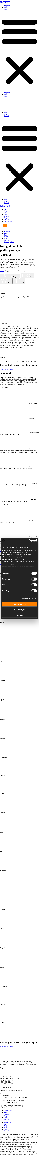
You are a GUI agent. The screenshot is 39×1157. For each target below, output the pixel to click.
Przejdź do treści (5, 1)
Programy (7, 6)
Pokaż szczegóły (27, 598)
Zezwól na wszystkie (19, 604)
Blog (5, 114)
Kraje (5, 7)
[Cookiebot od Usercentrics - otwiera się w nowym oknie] (28, 540)
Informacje (7, 112)
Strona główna (8, 1110)
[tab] (10, 276)
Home (5, 209)
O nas (5, 9)
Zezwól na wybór (19, 610)
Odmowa (20, 615)
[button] (19, 51)
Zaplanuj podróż (9, 221)
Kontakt (6, 116)
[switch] (34, 578)
